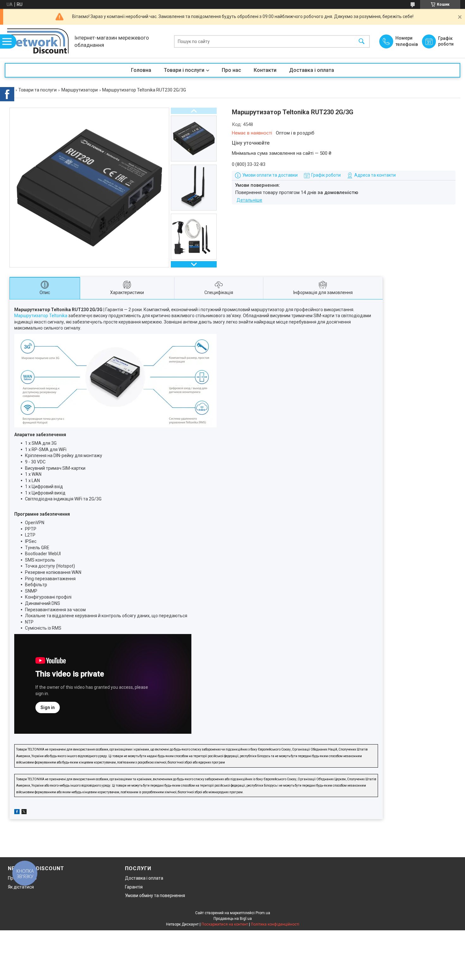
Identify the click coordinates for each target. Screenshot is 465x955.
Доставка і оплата (311, 70)
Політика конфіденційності (275, 924)
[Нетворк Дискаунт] (38, 41)
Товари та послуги (37, 89)
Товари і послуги (184, 70)
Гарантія (134, 886)
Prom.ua (263, 913)
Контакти (265, 70)
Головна (141, 70)
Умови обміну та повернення (155, 895)
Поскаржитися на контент (225, 924)
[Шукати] (361, 41)
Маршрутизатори (79, 89)
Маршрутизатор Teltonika (40, 315)
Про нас (231, 70)
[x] (24, 812)
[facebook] (17, 812)
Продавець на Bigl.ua (233, 918)
